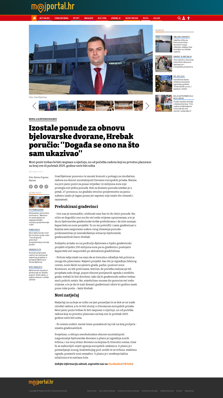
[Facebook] (31, 187)
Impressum (91, 391)
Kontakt (179, 391)
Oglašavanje (189, 391)
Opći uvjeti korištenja (107, 391)
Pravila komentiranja (150, 391)
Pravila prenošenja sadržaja (128, 391)
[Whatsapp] (41, 187)
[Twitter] (36, 187)
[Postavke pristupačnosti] (188, 18)
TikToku (127, 363)
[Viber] (46, 187)
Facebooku (115, 363)
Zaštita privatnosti (167, 391)
